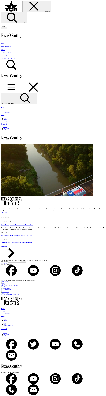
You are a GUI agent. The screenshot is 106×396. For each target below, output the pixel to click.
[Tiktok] (77, 275)
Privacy (5, 323)
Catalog (9, 52)
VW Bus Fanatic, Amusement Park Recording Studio (16, 242)
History (5, 52)
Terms (4, 324)
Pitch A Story (7, 58)
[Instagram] (55, 275)
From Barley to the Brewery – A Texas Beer (17, 225)
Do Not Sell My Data (8, 325)
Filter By (3, 26)
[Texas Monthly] (11, 40)
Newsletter (5, 331)
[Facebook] (11, 275)
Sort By (2, 25)
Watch (3, 309)
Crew (2, 52)
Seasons (2, 46)
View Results (4, 28)
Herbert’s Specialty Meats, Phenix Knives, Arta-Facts (16, 235)
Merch (12, 58)
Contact (16, 58)
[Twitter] (33, 349)
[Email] (11, 360)
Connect (4, 329)
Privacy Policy (4, 263)
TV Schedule (8, 46)
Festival (2, 58)
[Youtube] (33, 275)
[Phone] (77, 349)
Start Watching (4, 212)
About (3, 316)
